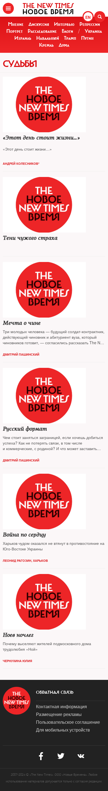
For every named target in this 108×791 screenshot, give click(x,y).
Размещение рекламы (59, 714)
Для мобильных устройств (63, 730)
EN (88, 17)
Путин (87, 38)
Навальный (47, 38)
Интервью (64, 24)
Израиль (22, 38)
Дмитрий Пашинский (21, 354)
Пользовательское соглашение (68, 722)
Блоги (67, 31)
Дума (64, 45)
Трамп (70, 38)
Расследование (42, 31)
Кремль (46, 45)
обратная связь (54, 692)
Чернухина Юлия (17, 661)
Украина (93, 31)
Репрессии (89, 24)
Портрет (14, 31)
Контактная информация (61, 706)
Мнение (16, 24)
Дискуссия (39, 24)
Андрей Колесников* (21, 163)
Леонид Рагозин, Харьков (25, 560)
